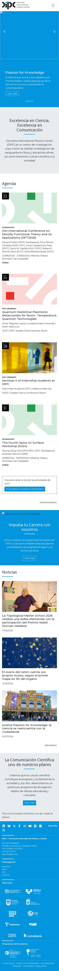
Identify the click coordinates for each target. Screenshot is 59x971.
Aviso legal (9, 963)
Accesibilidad (48, 963)
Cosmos (5, 875)
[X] (14, 826)
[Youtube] (30, 826)
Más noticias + (51, 745)
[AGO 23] (29, 207)
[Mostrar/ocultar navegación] (53, 5)
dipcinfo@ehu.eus (10, 854)
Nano (4, 869)
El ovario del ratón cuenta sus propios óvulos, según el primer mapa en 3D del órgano (25, 675)
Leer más (12, 93)
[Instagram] (25, 826)
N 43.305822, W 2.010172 (12, 849)
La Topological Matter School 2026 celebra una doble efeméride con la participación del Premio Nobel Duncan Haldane (28, 621)
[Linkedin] (4, 826)
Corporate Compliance (34, 966)
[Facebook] (19, 826)
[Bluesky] (9, 826)
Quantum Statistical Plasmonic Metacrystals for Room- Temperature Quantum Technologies (29, 315)
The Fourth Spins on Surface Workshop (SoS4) (23, 444)
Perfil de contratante (28, 963)
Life (3, 872)
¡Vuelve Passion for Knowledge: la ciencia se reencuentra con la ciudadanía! (26, 728)
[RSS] (4, 830)
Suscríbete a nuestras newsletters (24, 489)
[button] (4, 31)
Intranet (17, 966)
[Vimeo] (35, 826)
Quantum (6, 867)
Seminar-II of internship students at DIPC (28, 382)
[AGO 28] (29, 357)
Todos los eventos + (48, 502)
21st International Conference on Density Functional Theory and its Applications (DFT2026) (27, 234)
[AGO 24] (29, 289)
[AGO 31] (29, 419)
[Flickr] (40, 826)
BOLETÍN (52, 826)
